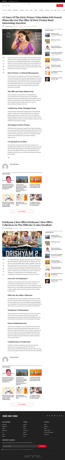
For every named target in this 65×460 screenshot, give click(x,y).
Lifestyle (22, 10)
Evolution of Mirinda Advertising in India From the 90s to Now (35, 186)
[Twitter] (3, 64)
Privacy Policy (25, 449)
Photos (59, 10)
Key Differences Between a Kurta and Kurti (21, 204)
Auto (31, 10)
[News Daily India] (32, 6)
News (21, 26)
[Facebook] (3, 61)
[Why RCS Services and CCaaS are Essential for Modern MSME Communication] (8, 197)
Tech (51, 10)
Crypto (55, 10)
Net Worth (41, 10)
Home (10, 10)
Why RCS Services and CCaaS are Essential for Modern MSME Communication (8, 204)
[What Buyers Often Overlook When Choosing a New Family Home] (47, 35)
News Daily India (9, 26)
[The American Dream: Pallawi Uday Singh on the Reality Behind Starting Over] (8, 179)
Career (27, 10)
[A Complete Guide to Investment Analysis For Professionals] (36, 197)
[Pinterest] (3, 69)
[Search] (63, 10)
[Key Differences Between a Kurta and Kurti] (22, 197)
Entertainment (15, 10)
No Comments (27, 26)
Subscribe (60, 5)
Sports (36, 10)
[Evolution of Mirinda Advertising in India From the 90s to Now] (36, 179)
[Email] (3, 72)
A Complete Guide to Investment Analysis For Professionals (35, 204)
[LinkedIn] (3, 66)
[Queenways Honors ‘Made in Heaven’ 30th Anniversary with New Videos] (47, 79)
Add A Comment (22, 211)
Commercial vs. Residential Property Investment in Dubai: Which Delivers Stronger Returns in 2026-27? (21, 188)
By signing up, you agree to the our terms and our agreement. (18, 449)
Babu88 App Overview (13, 1)
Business (47, 10)
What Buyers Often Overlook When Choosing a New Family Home (56, 34)
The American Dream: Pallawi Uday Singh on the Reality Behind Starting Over (8, 186)
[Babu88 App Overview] (47, 41)
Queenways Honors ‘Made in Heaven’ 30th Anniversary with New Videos (56, 78)
